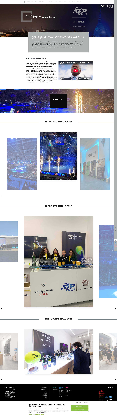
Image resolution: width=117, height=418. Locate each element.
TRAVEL (54, 389)
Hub (56, 1)
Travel (115, 248)
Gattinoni (44, 389)
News (46, 399)
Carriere (79, 1)
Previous (1, 198)
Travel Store (55, 391)
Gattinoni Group (44, 391)
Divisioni (41, 1)
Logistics (67, 393)
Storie (46, 398)
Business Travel (115, 243)
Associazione (45, 396)
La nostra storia (31, 1)
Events (115, 245)
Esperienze (49, 1)
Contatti (71, 1)
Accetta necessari (79, 409)
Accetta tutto (79, 406)
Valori (46, 393)
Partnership (63, 1)
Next (115, 310)
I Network (54, 392)
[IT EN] (89, 2)
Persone (45, 395)
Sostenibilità (45, 394)
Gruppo (115, 240)
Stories (60, 398)
